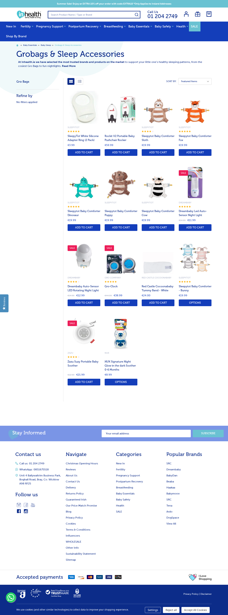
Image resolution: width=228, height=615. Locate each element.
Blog (68, 511)
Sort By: (171, 81)
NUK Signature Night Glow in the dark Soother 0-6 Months (120, 365)
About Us (71, 475)
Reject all (171, 610)
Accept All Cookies (195, 610)
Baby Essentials (138, 26)
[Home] (17, 45)
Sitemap (71, 559)
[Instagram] (18, 505)
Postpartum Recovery (83, 26)
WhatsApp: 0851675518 (34, 469)
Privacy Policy (74, 517)
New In (11, 26)
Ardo (169, 511)
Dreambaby (173, 469)
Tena (169, 505)
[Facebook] (25, 505)
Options (195, 302)
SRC (169, 463)
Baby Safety (163, 26)
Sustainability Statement (81, 553)
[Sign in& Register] (186, 14)
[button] (200, 577)
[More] (32, 26)
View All (171, 523)
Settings (153, 610)
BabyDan (171, 475)
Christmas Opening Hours (82, 463)
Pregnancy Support (49, 26)
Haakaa (170, 487)
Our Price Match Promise (81, 505)
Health (181, 26)
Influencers (73, 535)
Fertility (26, 26)
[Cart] (209, 14)
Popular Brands (184, 454)
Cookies (71, 523)
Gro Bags (22, 81)
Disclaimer (206, 594)
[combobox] (94, 14)
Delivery (71, 487)
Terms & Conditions (78, 529)
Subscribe (208, 433)
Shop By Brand (16, 36)
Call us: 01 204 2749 (31, 463)
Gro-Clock (111, 286)
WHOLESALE (73, 541)
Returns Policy (75, 493)
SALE (194, 26)
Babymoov (173, 493)
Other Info (72, 547)
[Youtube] (32, 505)
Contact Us (73, 481)
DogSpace (172, 517)
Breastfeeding (113, 26)
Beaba (170, 481)
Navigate (76, 454)
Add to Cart (84, 152)
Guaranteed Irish (76, 499)
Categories (129, 454)
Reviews (71, 469)
